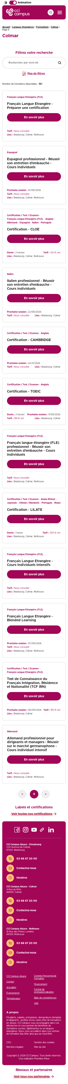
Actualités (11, 987)
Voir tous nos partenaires (32, 1076)
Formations (42, 27)
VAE (36, 1003)
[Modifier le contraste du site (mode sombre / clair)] (5, 2)
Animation (24, 2)
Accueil (6, 27)
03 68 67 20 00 (26, 858)
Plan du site (40, 1047)
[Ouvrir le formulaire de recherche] (51, 12)
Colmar (55, 27)
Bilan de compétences (45, 998)
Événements (13, 993)
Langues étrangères (23, 27)
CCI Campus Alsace (16, 976)
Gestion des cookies (44, 1042)
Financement (40, 984)
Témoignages (13, 998)
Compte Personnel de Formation (45, 977)
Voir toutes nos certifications (31, 814)
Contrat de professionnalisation (44, 990)
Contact (10, 982)
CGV (8, 1042)
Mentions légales (14, 1047)
